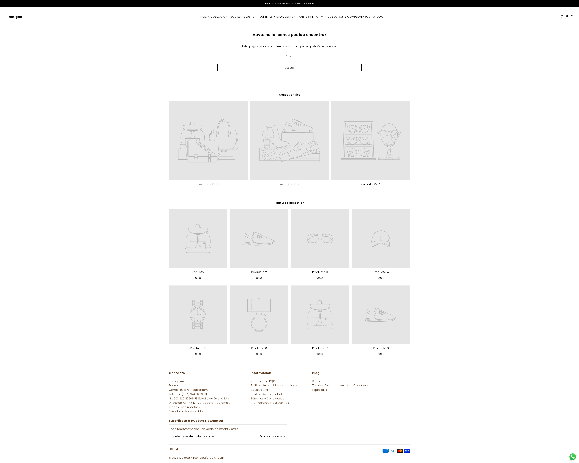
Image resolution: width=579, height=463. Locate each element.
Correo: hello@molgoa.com (188, 390)
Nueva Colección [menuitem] (213, 17)
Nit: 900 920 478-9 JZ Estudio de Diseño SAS (199, 398)
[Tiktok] (177, 449)
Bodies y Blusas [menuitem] (242, 17)
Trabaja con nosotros (184, 407)
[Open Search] (562, 16)
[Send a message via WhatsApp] (572, 456)
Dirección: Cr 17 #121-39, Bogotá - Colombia (200, 403)
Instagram (176, 381)
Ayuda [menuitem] (378, 17)
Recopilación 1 (208, 184)
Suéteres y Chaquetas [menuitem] (276, 17)
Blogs (316, 381)
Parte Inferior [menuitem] (309, 17)
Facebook (176, 385)
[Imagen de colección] (208, 140)
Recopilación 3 (371, 184)
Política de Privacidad (266, 394)
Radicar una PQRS (263, 381)
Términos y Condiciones (267, 398)
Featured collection (289, 203)
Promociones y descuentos (270, 403)
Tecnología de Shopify (209, 458)
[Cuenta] (567, 16)
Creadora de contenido (186, 411)
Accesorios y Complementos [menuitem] (348, 17)
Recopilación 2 (289, 184)
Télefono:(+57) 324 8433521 (188, 394)
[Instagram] (171, 449)
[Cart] (572, 16)
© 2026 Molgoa (179, 458)
